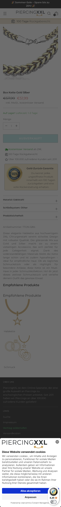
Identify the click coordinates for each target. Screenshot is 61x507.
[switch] (53, 502)
